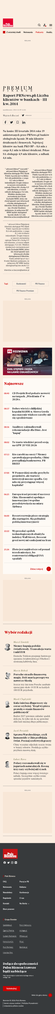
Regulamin (7, 898)
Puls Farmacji (8, 947)
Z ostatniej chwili (13, 32)
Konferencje (24, 892)
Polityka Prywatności (30, 1003)
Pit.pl (21, 941)
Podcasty (39, 32)
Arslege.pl (23, 930)
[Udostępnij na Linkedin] (23, 122)
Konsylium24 (8, 941)
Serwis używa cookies (12, 1003)
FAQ (4, 882)
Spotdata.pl (7, 925)
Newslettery (7, 892)
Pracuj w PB (24, 882)
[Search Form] (39, 25)
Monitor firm (8, 952)
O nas (22, 898)
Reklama (23, 887)
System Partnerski (9, 936)
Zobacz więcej (36, 569)
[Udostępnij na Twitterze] (11, 122)
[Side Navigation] (50, 25)
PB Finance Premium (25, 291)
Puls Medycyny (25, 925)
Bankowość (21, 284)
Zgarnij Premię (8, 930)
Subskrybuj (11, 988)
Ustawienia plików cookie (13, 1006)
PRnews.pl (23, 936)
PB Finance (40, 284)
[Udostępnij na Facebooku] (5, 122)
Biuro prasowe (8, 909)
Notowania (28, 32)
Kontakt (6, 903)
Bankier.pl (23, 947)
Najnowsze (14, 383)
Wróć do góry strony (39, 995)
